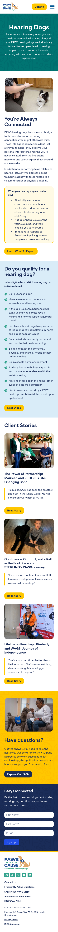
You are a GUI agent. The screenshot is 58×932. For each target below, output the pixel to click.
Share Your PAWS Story (16, 891)
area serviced (28, 390)
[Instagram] (18, 875)
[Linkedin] (30, 875)
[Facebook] (6, 875)
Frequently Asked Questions (19, 886)
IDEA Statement (11, 923)
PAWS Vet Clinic (13, 901)
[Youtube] (24, 875)
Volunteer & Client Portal (17, 896)
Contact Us (10, 882)
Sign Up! (11, 842)
